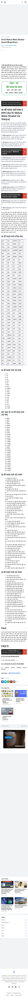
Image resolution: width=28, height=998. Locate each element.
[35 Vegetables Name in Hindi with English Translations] (7, 693)
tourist (14, 935)
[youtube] (15, 987)
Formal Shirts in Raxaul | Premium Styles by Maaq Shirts (20, 891)
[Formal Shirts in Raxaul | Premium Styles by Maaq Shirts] (21, 884)
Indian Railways (14, 922)
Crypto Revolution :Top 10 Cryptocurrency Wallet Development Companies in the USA (6, 907)
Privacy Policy (18, 995)
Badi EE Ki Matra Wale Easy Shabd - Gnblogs (20, 700)
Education (7, 36)
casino (14, 925)
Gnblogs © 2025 (17, 993)
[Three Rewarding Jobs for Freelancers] (7, 711)
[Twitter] (5, 681)
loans (14, 930)
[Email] (14, 681)
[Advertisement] (14, 20)
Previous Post (5, 726)
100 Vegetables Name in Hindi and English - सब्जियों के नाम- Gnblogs (12, 151)
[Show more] (17, 681)
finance (14, 927)
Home (2, 36)
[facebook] (9, 987)
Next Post (23, 726)
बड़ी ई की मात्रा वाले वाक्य (14, 673)
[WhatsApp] (8, 681)
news (14, 933)
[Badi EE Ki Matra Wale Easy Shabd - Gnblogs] (21, 693)
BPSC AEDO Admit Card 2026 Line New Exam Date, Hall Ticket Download (7, 891)
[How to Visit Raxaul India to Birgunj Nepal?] (21, 900)
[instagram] (19, 987)
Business (14, 919)
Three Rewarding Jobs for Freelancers (6, 718)
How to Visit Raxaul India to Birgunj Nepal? (21, 906)
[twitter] (12, 987)
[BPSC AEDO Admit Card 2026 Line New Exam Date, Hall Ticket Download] (7, 884)
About (12, 995)
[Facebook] (2, 681)
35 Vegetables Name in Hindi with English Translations (7, 700)
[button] (2, 2)
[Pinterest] (11, 681)
